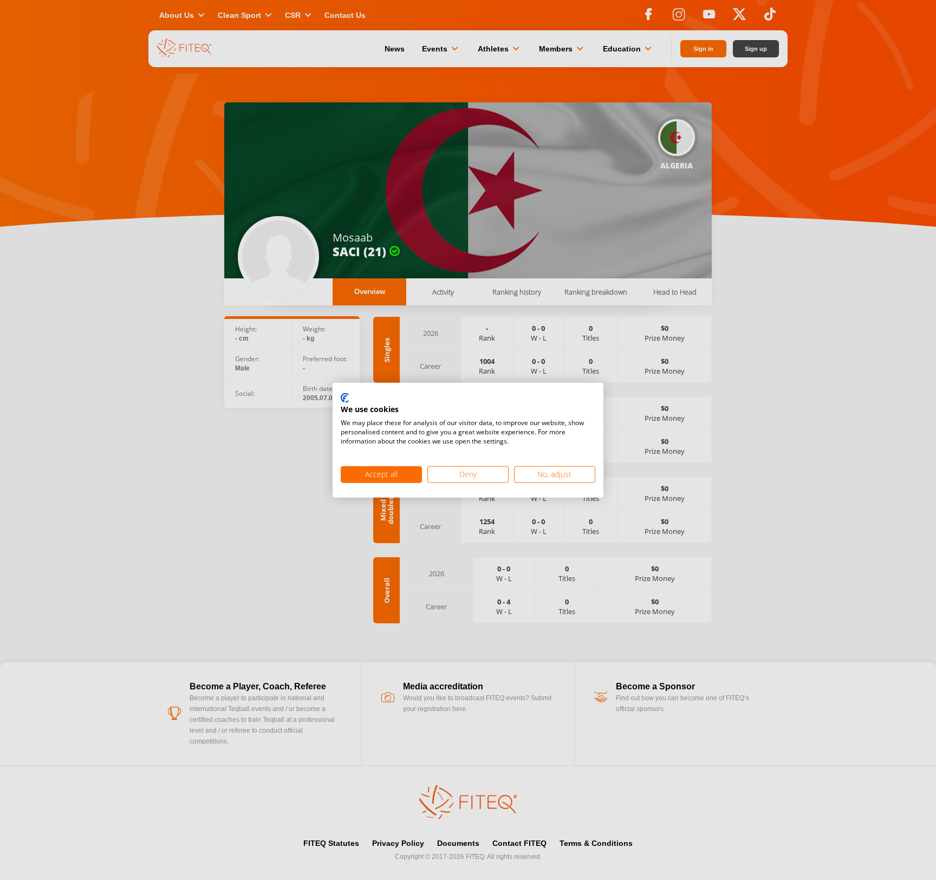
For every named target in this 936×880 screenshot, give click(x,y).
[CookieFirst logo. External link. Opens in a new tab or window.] (345, 398)
